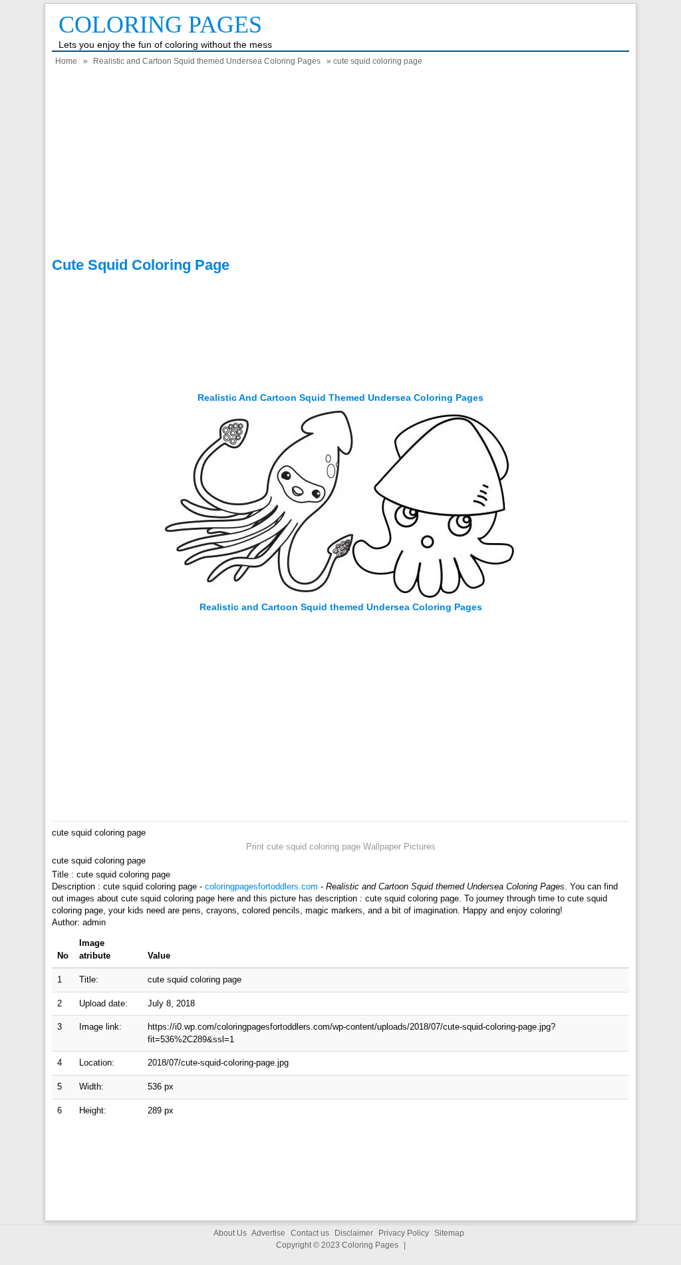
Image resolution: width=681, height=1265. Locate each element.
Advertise (268, 1233)
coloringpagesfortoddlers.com (261, 886)
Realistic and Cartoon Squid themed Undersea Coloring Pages (207, 61)
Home (66, 61)
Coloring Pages (160, 24)
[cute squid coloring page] (340, 595)
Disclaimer (354, 1233)
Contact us (310, 1233)
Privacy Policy (403, 1233)
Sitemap (449, 1233)
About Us (230, 1233)
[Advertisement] (340, 163)
